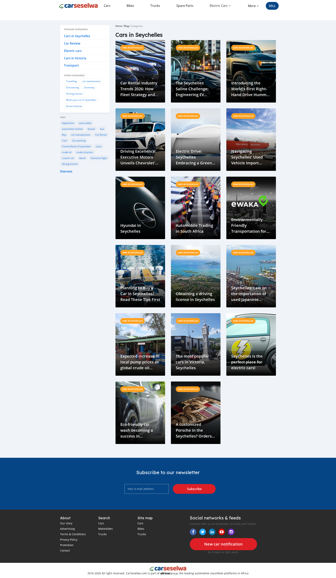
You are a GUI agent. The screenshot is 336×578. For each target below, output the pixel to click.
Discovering (72, 87)
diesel (82, 158)
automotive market (72, 128)
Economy (89, 87)
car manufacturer (80, 134)
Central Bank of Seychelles (76, 146)
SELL (272, 6)
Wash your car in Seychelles (81, 99)
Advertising (67, 529)
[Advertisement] (85, 240)
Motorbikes (105, 529)
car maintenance (91, 81)
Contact (65, 550)
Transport (71, 65)
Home (119, 25)
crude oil (66, 152)
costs (99, 146)
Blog (126, 25)
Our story (66, 523)
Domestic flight (99, 158)
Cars (107, 6)
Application (68, 123)
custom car (68, 158)
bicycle (91, 128)
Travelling (71, 81)
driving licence (70, 163)
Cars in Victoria (75, 58)
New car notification (223, 544)
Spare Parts (184, 6)
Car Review (72, 43)
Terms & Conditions (73, 534)
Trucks (155, 6)
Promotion (67, 545)
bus (102, 128)
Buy (64, 134)
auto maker (85, 123)
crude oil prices (84, 152)
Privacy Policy (68, 539)
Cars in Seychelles (77, 36)
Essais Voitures (74, 106)
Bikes (130, 6)
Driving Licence (74, 93)
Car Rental (101, 134)
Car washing (79, 140)
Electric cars (73, 51)
